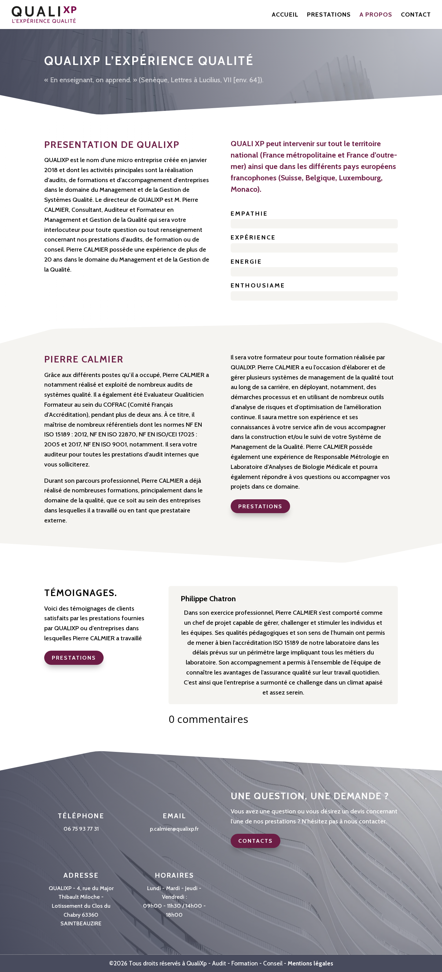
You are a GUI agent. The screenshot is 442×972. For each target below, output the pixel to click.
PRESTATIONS (329, 15)
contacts (255, 841)
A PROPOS (375, 15)
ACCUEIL (285, 15)
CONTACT (416, 15)
